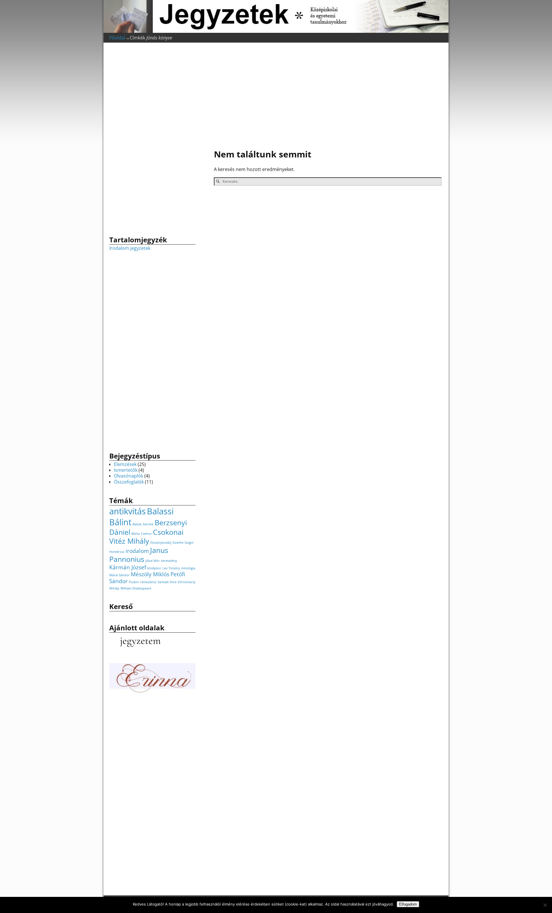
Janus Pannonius (138, 554)
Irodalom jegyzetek (129, 248)
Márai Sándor (119, 575)
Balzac (137, 524)
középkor (154, 568)
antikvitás (127, 511)
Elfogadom (408, 904)
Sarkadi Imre (167, 582)
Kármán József (127, 567)
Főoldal (117, 38)
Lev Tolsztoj (171, 568)
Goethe (177, 543)
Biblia (135, 534)
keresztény (169, 561)
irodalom (137, 551)
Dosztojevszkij (160, 543)
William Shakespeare (135, 588)
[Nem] (545, 905)
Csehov (146, 534)
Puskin (134, 582)
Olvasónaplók (128, 476)
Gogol (189, 543)
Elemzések (125, 464)
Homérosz (116, 552)
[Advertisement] (325, 96)
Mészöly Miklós (150, 574)
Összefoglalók (129, 482)
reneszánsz (148, 582)
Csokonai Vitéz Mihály (146, 536)
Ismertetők (125, 470)
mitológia (188, 568)
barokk (148, 524)
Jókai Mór (152, 561)
